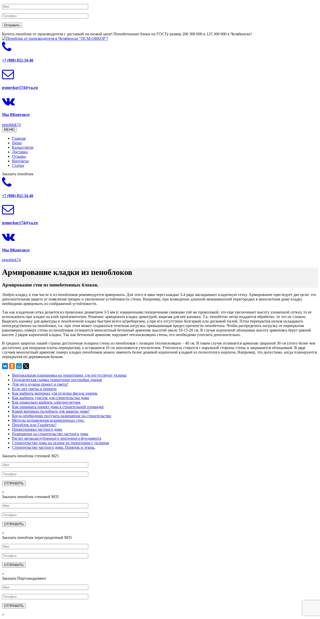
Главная (19, 138)
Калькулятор (23, 147)
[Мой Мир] (19, 366)
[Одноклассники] (12, 366)
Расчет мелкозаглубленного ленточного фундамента (56, 438)
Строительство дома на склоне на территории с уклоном (60, 443)
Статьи (18, 165)
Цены (17, 143)
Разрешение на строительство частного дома (50, 434)
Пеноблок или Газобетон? (34, 425)
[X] (26, 366)
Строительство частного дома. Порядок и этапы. (53, 447)
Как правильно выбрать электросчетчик (46, 402)
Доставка (20, 152)
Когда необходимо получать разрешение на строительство (61, 416)
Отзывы (19, 156)
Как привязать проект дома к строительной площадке (58, 407)
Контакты (20, 161)
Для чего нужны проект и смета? (40, 384)
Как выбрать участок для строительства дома (50, 398)
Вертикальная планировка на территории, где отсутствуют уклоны (69, 375)
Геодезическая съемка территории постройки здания (57, 380)
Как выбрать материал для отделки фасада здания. (55, 393)
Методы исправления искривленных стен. (48, 420)
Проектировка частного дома (37, 429)
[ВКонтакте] (5, 366)
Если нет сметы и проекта (34, 389)
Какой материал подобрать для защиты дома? (51, 411)
